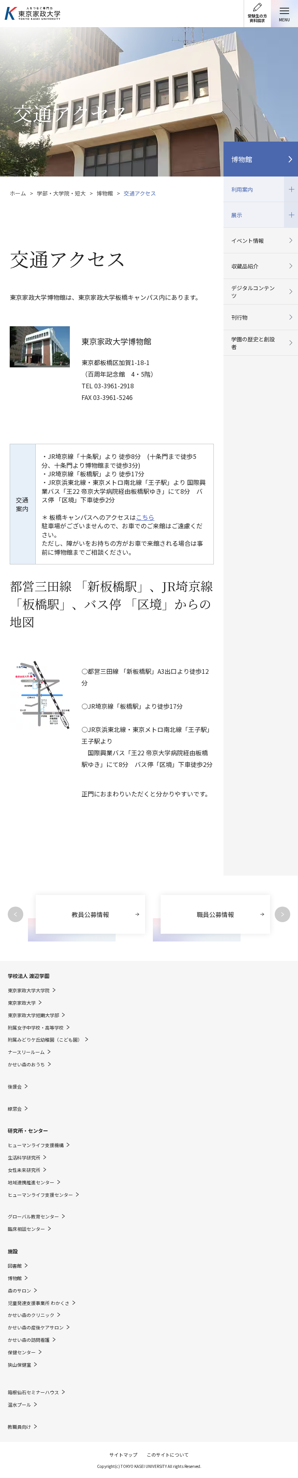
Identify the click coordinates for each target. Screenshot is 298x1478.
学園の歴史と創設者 (253, 343)
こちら (145, 517)
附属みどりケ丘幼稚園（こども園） (45, 1040)
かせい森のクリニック (31, 1315)
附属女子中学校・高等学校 (36, 1028)
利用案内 (238, 185)
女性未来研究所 (24, 1170)
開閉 (291, 189)
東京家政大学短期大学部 (33, 1015)
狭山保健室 (19, 1365)
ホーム (18, 193)
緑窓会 (15, 1109)
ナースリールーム (26, 1052)
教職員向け (19, 1427)
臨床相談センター (26, 1229)
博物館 (105, 193)
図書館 (15, 1266)
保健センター (22, 1352)
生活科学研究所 (24, 1157)
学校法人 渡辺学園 (28, 976)
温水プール (19, 1405)
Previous (15, 914)
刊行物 (239, 317)
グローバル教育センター (33, 1216)
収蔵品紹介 (244, 266)
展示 (233, 210)
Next (282, 914)
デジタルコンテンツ (253, 291)
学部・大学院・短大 (61, 193)
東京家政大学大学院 (29, 990)
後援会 (15, 1086)
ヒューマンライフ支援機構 (36, 1145)
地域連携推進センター (31, 1182)
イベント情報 (247, 240)
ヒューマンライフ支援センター (40, 1195)
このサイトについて (168, 1454)
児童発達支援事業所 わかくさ (38, 1303)
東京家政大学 (22, 1003)
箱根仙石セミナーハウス (33, 1392)
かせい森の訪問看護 (29, 1340)
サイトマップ (123, 1454)
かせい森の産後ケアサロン (36, 1327)
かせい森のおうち (26, 1064)
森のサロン (19, 1291)
